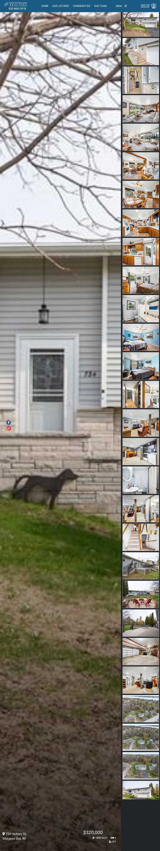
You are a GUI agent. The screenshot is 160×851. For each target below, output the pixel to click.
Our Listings (60, 6)
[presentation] (3, 430)
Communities (81, 6)
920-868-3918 (17, 8)
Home (44, 6)
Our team (100, 6)
